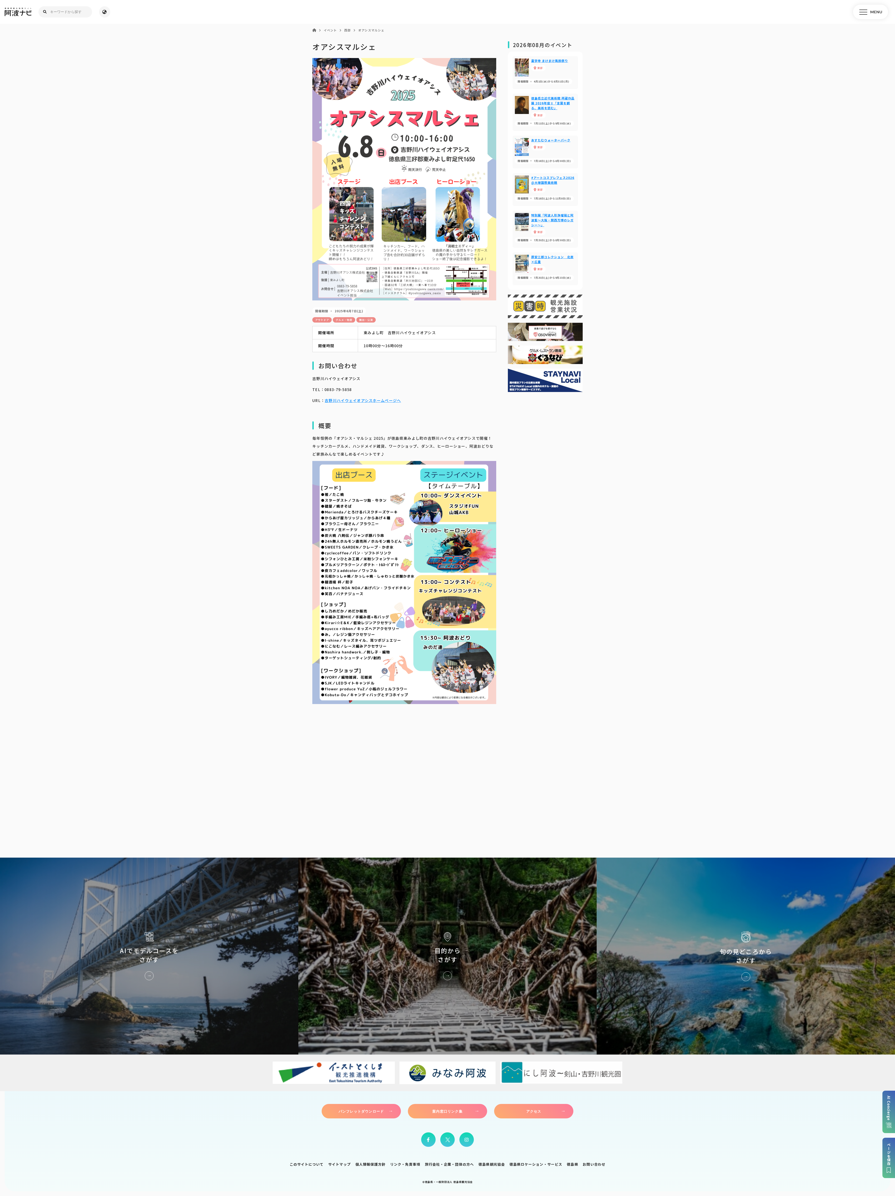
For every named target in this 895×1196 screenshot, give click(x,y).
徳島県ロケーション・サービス (535, 1164)
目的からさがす (447, 956)
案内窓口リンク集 (447, 1111)
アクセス (533, 1111)
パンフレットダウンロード (361, 1111)
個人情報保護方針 (370, 1164)
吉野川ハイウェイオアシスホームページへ (363, 400)
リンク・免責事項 (405, 1164)
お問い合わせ (594, 1164)
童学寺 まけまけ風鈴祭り (545, 72)
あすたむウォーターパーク (545, 152)
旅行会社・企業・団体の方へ (449, 1164)
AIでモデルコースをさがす (149, 956)
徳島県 (572, 1164)
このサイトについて (307, 1164)
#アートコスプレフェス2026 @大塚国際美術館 (545, 189)
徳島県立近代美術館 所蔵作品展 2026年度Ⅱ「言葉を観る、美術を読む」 (545, 112)
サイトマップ (339, 1164)
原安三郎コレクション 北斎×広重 (545, 268)
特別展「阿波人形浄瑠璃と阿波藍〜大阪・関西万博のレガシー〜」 (545, 229)
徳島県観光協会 (491, 1164)
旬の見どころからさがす (746, 956)
